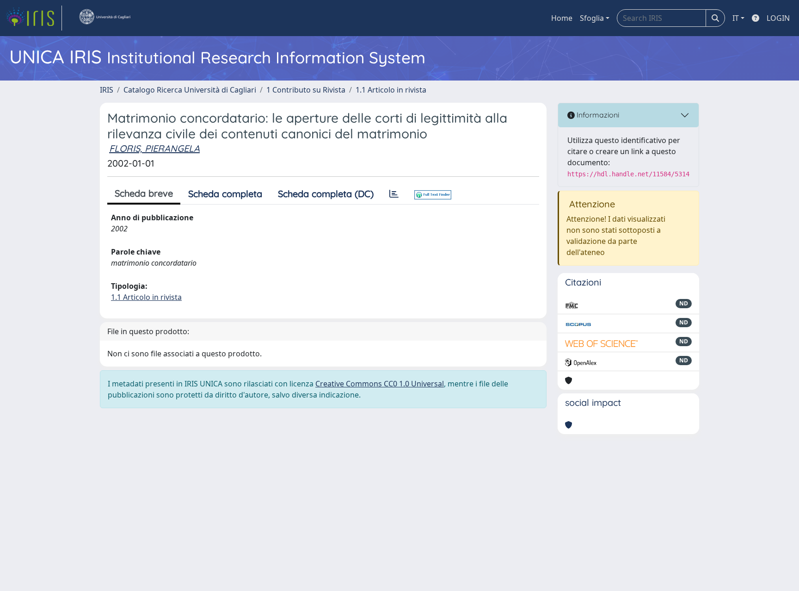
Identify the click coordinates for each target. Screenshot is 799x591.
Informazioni (597, 114)
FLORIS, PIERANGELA (154, 148)
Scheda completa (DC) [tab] (326, 193)
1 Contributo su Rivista (305, 90)
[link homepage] (34, 18)
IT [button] (735, 18)
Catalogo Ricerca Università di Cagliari (189, 90)
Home (561, 18)
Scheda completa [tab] (225, 193)
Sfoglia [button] (592, 18)
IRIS (106, 90)
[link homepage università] (104, 18)
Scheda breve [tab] (144, 193)
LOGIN (778, 18)
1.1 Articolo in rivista (391, 90)
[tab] (393, 194)
